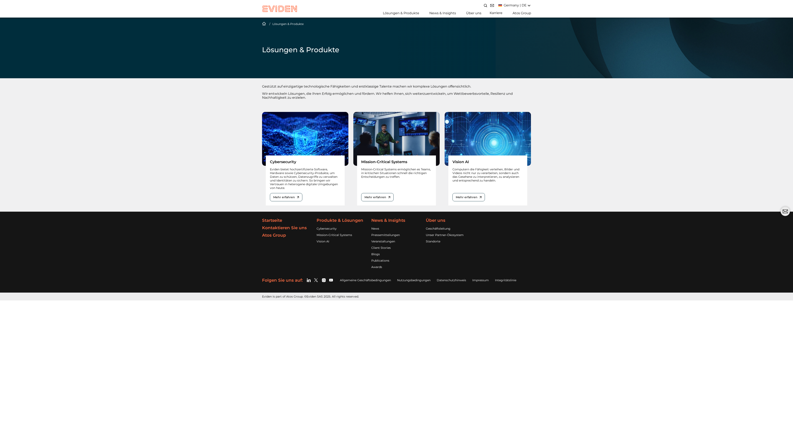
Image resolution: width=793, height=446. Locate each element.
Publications (380, 260)
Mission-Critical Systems (334, 235)
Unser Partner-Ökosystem (445, 235)
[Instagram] (323, 280)
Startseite (272, 220)
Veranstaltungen (383, 241)
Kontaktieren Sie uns (284, 227)
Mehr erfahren (284, 197)
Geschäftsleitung (438, 228)
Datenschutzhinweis (451, 280)
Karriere (496, 13)
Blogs (375, 254)
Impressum (480, 280)
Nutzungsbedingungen (414, 280)
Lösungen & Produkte (401, 13)
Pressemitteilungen (385, 235)
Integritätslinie (505, 280)
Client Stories (381, 248)
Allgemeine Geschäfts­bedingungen (365, 280)
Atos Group (522, 13)
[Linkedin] (309, 280)
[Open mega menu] (381, 12)
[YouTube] (331, 280)
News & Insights (442, 13)
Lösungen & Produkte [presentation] (288, 24)
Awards (376, 267)
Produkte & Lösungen (340, 220)
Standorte (433, 241)
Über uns (473, 13)
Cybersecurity (327, 228)
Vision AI (323, 241)
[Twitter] (316, 280)
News (375, 228)
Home (264, 24)
